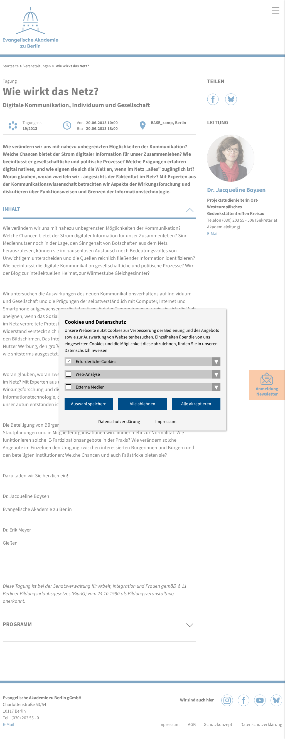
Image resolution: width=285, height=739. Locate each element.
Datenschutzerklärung (119, 422)
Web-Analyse (88, 374)
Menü (275, 11)
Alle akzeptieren (196, 404)
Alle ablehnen (142, 404)
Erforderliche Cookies (96, 362)
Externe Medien (90, 387)
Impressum (165, 422)
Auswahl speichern (89, 404)
